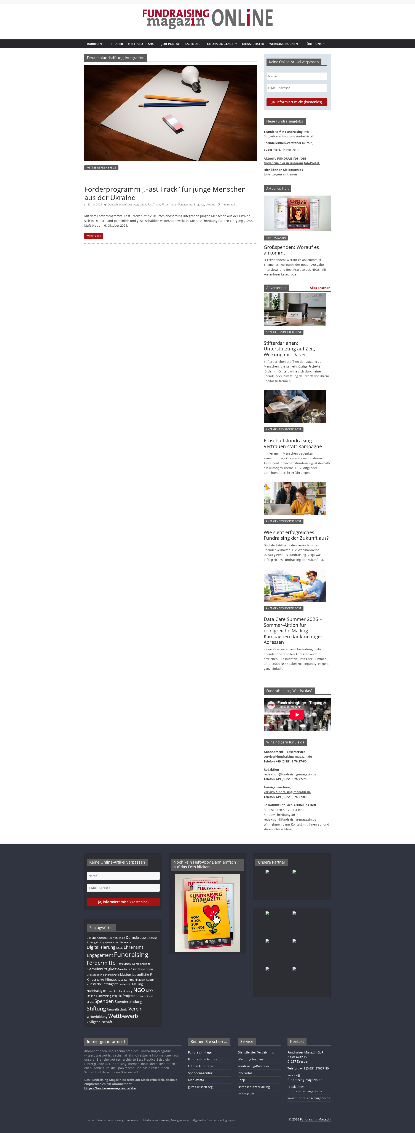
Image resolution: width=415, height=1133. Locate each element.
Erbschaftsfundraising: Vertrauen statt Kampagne (293, 443)
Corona (102, 938)
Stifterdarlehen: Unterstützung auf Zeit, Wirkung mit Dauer (289, 349)
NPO (149, 990)
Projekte (199, 204)
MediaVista (196, 1080)
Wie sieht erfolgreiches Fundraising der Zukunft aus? (296, 535)
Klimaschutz (114, 979)
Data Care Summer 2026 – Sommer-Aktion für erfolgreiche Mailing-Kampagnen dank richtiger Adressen (293, 630)
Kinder (91, 979)
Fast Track (154, 204)
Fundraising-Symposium (205, 1059)
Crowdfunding (117, 937)
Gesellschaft (124, 969)
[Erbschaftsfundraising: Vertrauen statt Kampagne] (295, 395)
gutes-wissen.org (200, 1087)
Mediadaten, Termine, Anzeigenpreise (166, 1120)
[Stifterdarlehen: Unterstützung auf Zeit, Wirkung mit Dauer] (295, 297)
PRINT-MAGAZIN (276, 238)
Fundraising (185, 204)
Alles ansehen (320, 288)
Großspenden (143, 969)
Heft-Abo (135, 44)
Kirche (100, 979)
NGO (139, 990)
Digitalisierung (101, 947)
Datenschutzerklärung (254, 1087)
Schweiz (141, 996)
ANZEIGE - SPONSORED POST (283, 332)
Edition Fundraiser (201, 1066)
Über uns (314, 44)
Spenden (104, 1001)
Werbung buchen (283, 44)
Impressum (246, 1094)
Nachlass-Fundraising (120, 991)
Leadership (125, 984)
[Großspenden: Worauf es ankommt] (297, 198)
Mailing (137, 984)
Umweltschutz (117, 1009)
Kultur (150, 980)
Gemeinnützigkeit (102, 968)
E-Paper (117, 44)
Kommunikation (134, 980)
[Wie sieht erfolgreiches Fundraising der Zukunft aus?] (295, 486)
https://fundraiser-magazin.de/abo (110, 1088)
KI (151, 974)
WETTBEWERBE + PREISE (101, 167)
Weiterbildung (97, 1017)
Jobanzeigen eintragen (280, 174)
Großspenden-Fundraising (102, 974)
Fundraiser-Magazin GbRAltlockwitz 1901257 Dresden (305, 1056)
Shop (152, 44)
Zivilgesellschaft (99, 1022)
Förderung (124, 964)
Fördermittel (169, 204)
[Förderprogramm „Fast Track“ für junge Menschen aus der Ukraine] (170, 67)
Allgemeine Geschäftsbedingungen (213, 1120)
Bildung (91, 938)
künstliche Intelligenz (102, 984)
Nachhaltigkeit (97, 991)
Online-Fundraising (99, 996)
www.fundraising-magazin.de (308, 1098)
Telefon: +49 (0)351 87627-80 (308, 1068)
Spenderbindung (128, 1001)
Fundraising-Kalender (253, 1066)
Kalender (192, 44)
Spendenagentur (200, 1073)
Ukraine (210, 204)
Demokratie (136, 937)
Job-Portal (171, 44)
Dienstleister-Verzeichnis (256, 1052)
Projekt (117, 996)
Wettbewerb (123, 1015)
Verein (135, 1008)
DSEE (119, 947)
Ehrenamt (133, 947)
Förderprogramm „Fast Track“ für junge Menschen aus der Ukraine (165, 193)
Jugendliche (140, 974)
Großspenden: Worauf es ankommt (291, 250)
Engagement (100, 955)
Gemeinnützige (141, 963)
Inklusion (124, 974)
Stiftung (96, 1008)
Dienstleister (253, 44)
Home (90, 1120)
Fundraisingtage (219, 44)
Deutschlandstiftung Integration (127, 204)
